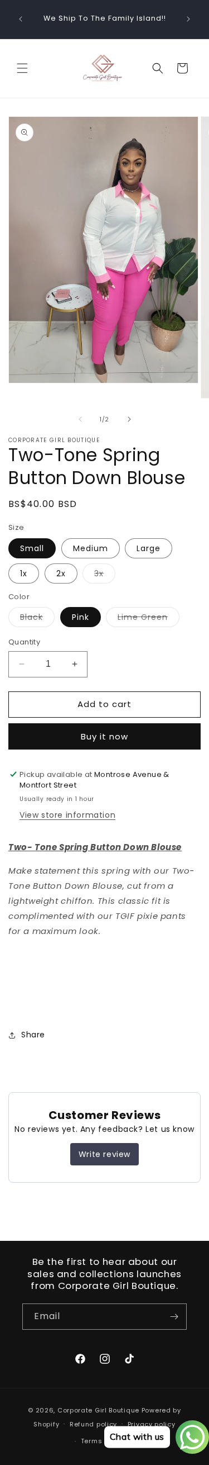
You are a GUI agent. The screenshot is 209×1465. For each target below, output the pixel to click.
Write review (104, 1154)
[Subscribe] (174, 1316)
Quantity (24, 642)
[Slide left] (80, 419)
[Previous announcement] (20, 19)
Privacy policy (152, 1424)
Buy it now (104, 736)
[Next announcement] (188, 19)
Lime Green (148, 619)
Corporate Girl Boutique (98, 1410)
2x (61, 573)
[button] (22, 68)
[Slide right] (129, 419)
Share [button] (33, 1034)
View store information (67, 815)
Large (149, 548)
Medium (90, 548)
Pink (80, 617)
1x (23, 573)
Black (37, 619)
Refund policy (93, 1424)
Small (32, 548)
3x (104, 575)
